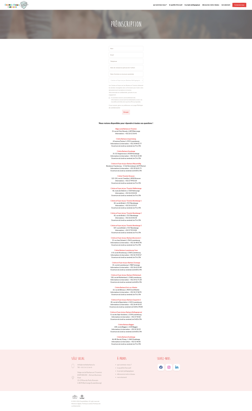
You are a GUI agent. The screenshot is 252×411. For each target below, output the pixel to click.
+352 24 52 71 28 (136, 280)
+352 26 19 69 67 (135, 255)
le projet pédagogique (192, 5)
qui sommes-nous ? (160, 5)
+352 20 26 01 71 (136, 168)
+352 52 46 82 (136, 342)
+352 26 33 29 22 (131, 205)
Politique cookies (87, 403)
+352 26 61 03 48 (136, 267)
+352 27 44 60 (136, 317)
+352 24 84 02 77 (136, 143)
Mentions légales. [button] (76, 403)
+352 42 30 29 (136, 329)
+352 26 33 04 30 (131, 193)
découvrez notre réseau (210, 5)
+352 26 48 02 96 (136, 242)
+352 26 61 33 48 (136, 156)
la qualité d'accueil (175, 5)
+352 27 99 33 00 (131, 230)
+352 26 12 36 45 (131, 133)
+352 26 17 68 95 (136, 292)
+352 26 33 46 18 (131, 218)
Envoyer (126, 112)
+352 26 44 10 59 (136, 304)
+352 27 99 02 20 (131, 181)
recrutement (225, 5)
